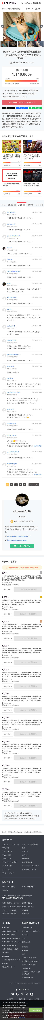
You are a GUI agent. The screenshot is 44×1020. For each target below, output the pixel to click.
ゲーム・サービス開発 (9, 862)
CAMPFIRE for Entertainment (11, 942)
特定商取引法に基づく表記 (30, 961)
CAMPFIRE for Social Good (11, 938)
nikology (9, 259)
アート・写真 (6, 869)
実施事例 (25, 910)
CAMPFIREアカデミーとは (10, 903)
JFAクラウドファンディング (11, 960)
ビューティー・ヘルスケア (30, 866)
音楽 (23, 848)
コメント (39, 205)
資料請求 (5, 890)
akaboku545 (11, 326)
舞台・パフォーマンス (29, 869)
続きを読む (38, 446)
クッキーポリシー (27, 977)
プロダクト (5, 848)
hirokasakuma (11, 423)
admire (9, 309)
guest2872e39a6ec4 (13, 271)
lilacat (9, 283)
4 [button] (20, 485)
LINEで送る (36, 108)
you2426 (9, 248)
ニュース (25, 935)
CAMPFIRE (6, 927)
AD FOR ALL (6, 952)
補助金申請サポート (8, 967)
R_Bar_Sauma (12, 435)
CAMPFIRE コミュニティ (10, 931)
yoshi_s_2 (10, 409)
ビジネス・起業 (7, 866)
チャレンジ (30, 63)
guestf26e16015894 (13, 392)
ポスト (10, 108)
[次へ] (41, 26)
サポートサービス (27, 906)
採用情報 (22, 999)
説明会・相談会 (27, 903)
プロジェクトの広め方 (9, 914)
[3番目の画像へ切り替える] (22, 44)
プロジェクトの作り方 (9, 910)
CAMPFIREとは (27, 927)
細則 (23, 954)
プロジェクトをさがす (33, 9)
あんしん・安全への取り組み (31, 931)
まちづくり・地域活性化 (30, 844)
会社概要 (10, 999)
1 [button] (7, 485)
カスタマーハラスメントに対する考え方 (31, 973)
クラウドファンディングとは (11, 906)
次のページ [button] (33, 485)
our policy (22, 1017)
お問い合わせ (26, 942)
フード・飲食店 (7, 851)
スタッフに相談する (28, 887)
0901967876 (11, 212)
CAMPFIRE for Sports (9, 945)
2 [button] (11, 485)
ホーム (3, 205)
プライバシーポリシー (29, 957)
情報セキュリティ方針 (29, 965)
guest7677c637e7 (13, 452)
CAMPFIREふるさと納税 (10, 949)
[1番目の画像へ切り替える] (4, 44)
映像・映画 (25, 858)
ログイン (28, 3)
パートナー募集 (34, 999)
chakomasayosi (12, 464)
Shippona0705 (12, 297)
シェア (23, 108)
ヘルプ (24, 938)
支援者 (21, 205)
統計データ (25, 914)
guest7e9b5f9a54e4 (13, 236)
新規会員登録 (37, 3)
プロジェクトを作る (8, 887)
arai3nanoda (11, 224)
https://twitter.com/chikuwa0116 (19, 536)
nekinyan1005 (11, 340)
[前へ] (2, 26)
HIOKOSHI (5, 956)
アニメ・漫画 (6, 855)
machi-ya (5, 963)
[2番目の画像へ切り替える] (13, 44)
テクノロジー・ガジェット (10, 844)
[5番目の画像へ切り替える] (39, 44)
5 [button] (24, 485)
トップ (4, 832)
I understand (36, 1010)
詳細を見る (7, 589)
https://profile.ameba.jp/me (17, 540)
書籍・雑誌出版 (27, 862)
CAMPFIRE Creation (8, 935)
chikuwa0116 (17, 63)
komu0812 (10, 366)
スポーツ (25, 855)
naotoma (10, 378)
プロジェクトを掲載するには (11, 9)
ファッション (6, 858)
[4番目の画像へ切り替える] (31, 44)
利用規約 (25, 950)
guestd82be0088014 (13, 354)
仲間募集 (30, 205)
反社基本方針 (26, 968)
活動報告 (11, 205)
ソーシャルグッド (8, 873)
